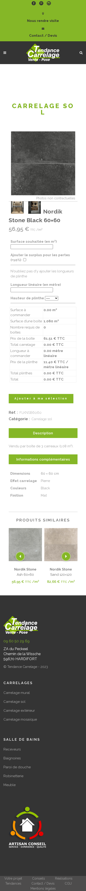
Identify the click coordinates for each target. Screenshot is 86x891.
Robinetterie (13, 776)
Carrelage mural (16, 693)
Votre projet (13, 878)
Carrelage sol (41, 419)
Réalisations (63, 878)
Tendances (13, 883)
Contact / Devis (43, 883)
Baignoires (12, 758)
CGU (68, 883)
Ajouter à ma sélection (41, 398)
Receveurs (12, 749)
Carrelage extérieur (19, 711)
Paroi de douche (17, 767)
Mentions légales (43, 888)
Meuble (9, 785)
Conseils (38, 878)
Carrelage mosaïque (20, 719)
